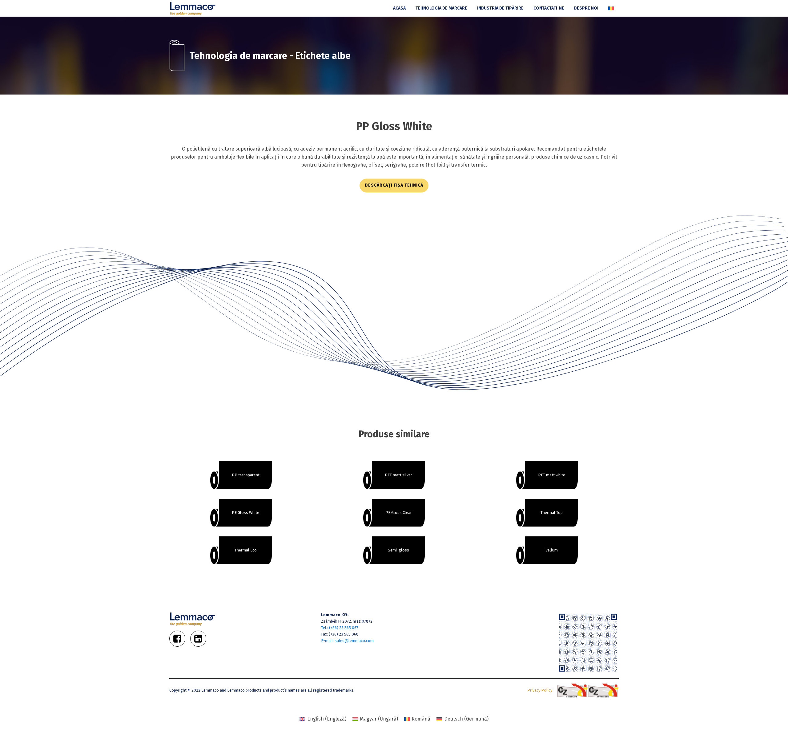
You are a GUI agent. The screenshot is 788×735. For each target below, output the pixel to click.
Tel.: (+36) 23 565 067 (339, 627)
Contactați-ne (548, 8)
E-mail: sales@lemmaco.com (347, 640)
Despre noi (586, 8)
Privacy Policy (539, 690)
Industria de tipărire (500, 8)
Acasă (399, 8)
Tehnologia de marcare (441, 8)
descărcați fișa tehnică (394, 185)
